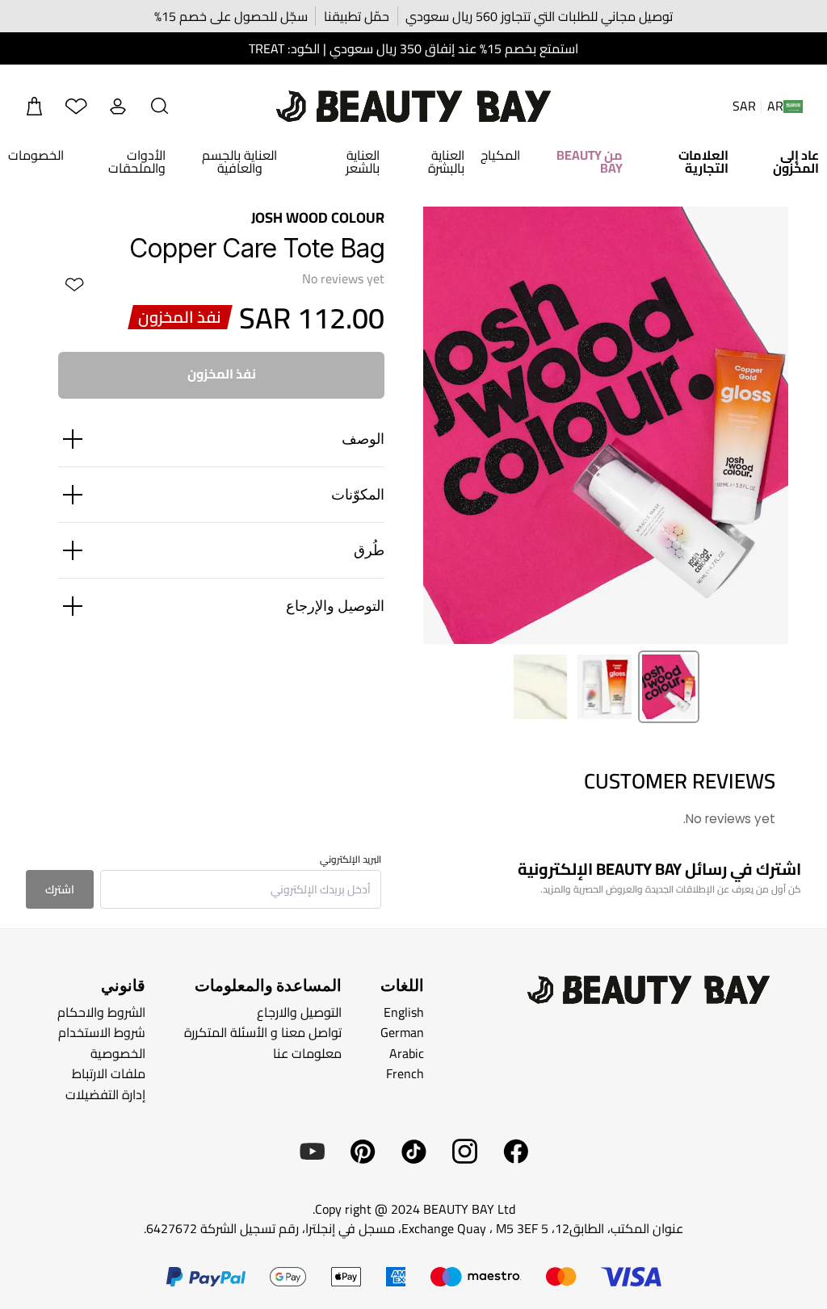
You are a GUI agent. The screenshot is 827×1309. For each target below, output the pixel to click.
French (405, 1073)
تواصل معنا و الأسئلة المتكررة (263, 1032)
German (402, 1032)
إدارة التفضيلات (105, 1094)
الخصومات (36, 154)
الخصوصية (117, 1053)
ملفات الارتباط (108, 1073)
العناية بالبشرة (446, 161)
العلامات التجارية (703, 161)
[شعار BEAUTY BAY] (413, 106)
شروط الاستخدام (101, 1032)
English (404, 1012)
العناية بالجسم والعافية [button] (239, 161)
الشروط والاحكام (101, 1012)
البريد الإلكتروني (350, 859)
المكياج (500, 154)
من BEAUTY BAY (589, 161)
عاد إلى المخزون (796, 161)
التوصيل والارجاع (299, 1012)
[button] (159, 106)
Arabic (406, 1053)
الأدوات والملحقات (136, 161)
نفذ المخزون (221, 374)
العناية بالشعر (363, 161)
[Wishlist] (75, 106)
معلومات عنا (307, 1053)
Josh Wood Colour (317, 217)
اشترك (59, 889)
